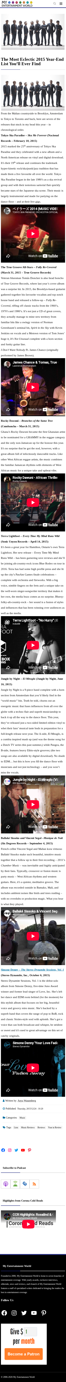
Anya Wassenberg (27, 1100)
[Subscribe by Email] (25, 1184)
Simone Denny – (32, 969)
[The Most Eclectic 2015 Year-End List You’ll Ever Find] (33, 31)
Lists (16, 1127)
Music (22, 1117)
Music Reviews (28, 1127)
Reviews (41, 1127)
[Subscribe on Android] (15, 1184)
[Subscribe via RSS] (34, 1184)
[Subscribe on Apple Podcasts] (5, 1184)
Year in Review (54, 1127)
